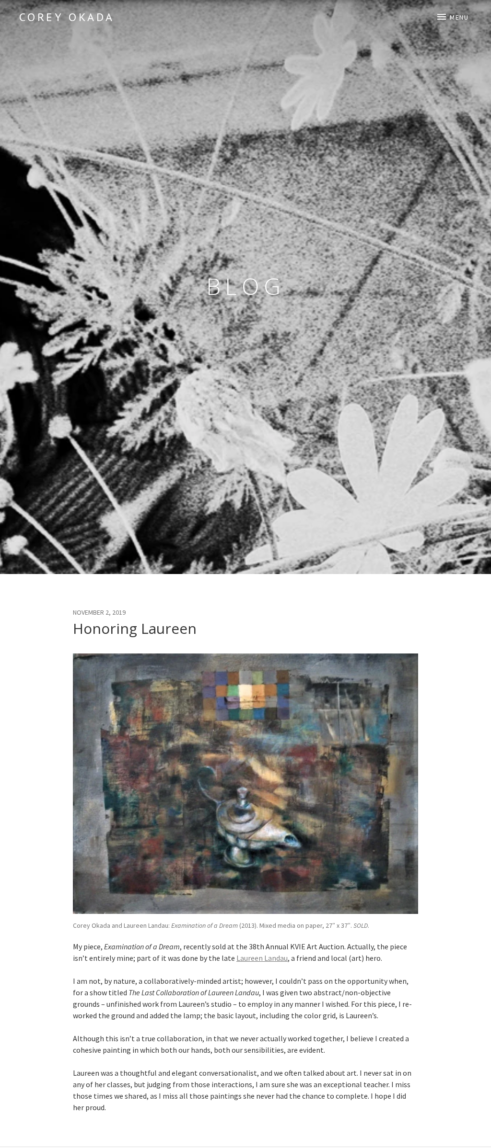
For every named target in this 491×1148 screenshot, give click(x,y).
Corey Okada (67, 17)
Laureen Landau (262, 958)
